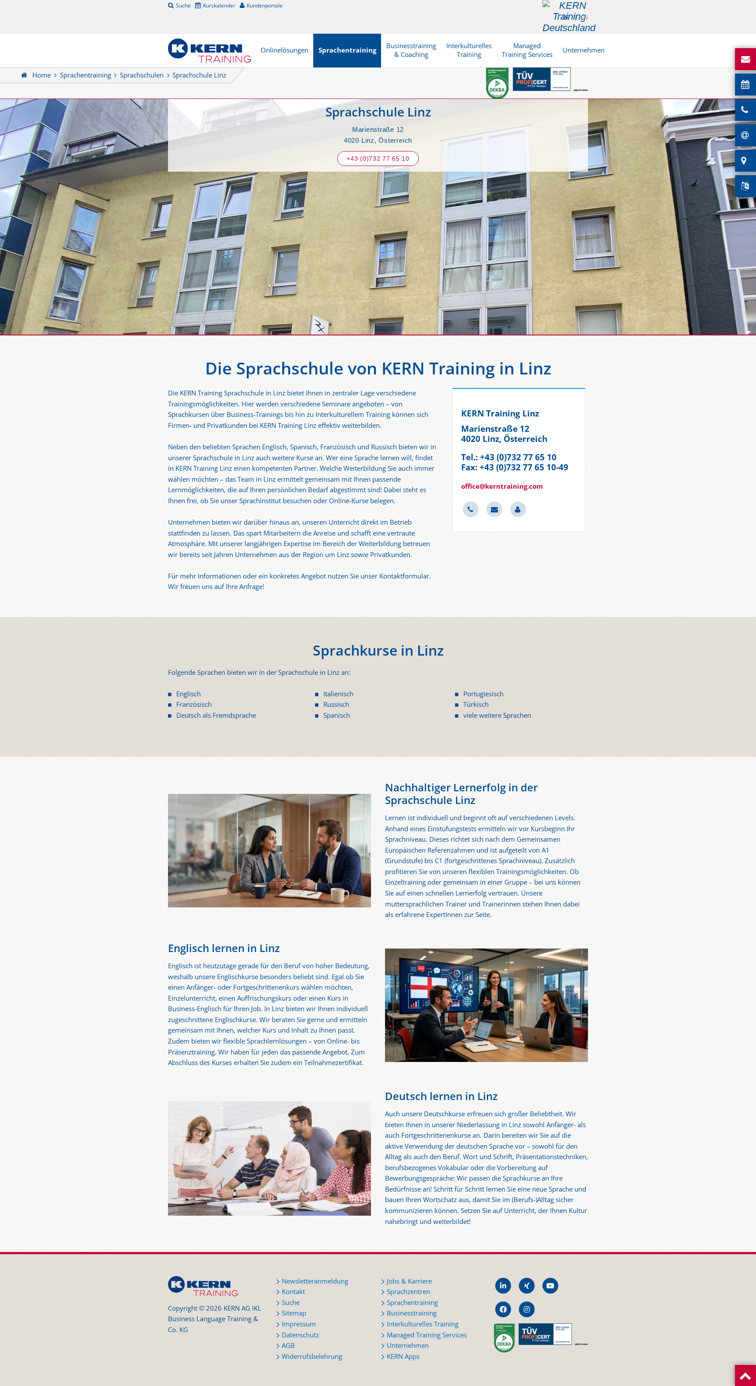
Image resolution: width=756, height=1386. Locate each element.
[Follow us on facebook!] (503, 1309)
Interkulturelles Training (469, 50)
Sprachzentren (408, 1291)
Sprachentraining (347, 50)
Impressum (299, 1324)
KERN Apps (403, 1356)
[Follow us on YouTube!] (550, 1285)
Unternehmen (584, 50)
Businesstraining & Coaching (411, 50)
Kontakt (293, 1291)
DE (566, 17)
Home (41, 75)
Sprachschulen (142, 75)
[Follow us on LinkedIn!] (503, 1285)
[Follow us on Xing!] (526, 1285)
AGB (288, 1345)
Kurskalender (219, 5)
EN (584, 17)
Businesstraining (412, 1313)
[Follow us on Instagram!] (526, 1309)
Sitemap (294, 1313)
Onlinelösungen (284, 50)
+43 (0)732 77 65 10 (377, 158)
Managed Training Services (527, 50)
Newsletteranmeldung (315, 1281)
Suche (183, 5)
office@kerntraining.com (502, 486)
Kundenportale (265, 5)
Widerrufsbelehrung (312, 1356)
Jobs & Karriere (409, 1281)
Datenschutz (300, 1335)
